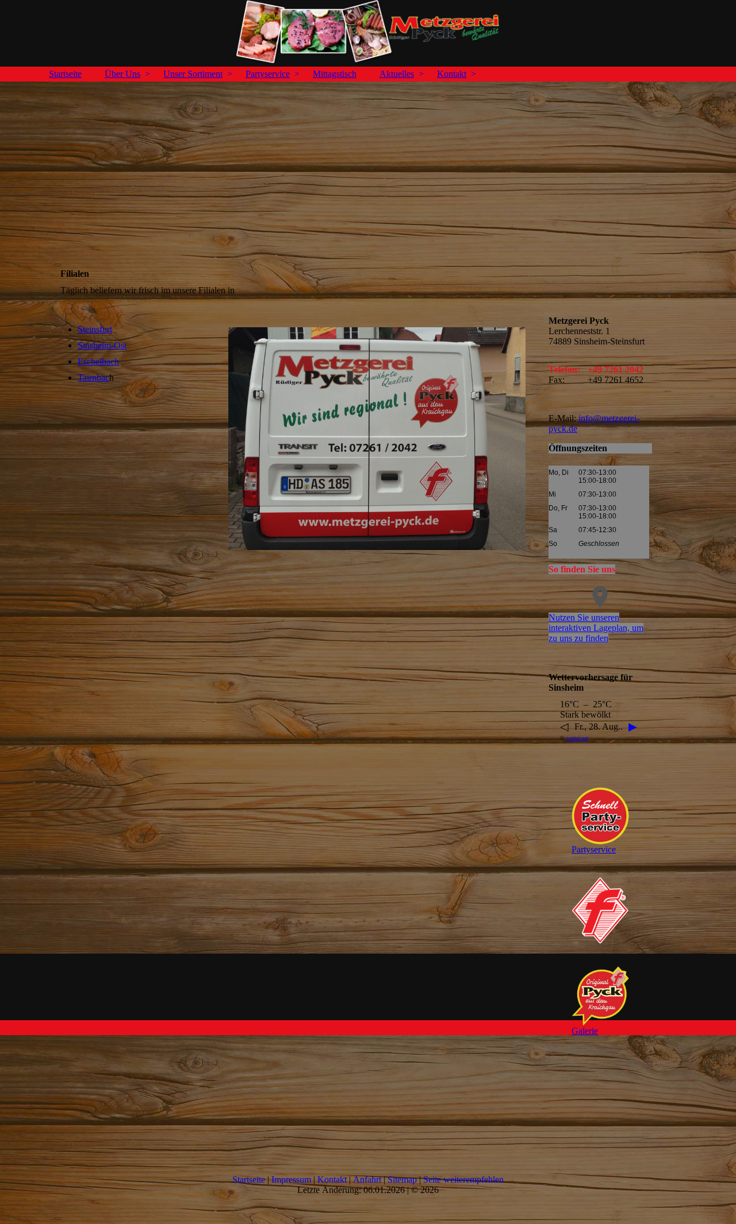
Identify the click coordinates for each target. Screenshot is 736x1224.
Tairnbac (93, 377)
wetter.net (577, 738)
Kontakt (451, 74)
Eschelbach (98, 361)
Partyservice (268, 74)
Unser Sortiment (193, 74)
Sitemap (402, 1179)
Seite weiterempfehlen (463, 1179)
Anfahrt (367, 1179)
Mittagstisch (334, 74)
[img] (368, 31)
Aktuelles (396, 74)
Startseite (65, 74)
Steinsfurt (95, 329)
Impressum (291, 1179)
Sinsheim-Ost (102, 345)
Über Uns (122, 74)
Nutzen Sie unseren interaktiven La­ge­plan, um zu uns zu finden (596, 628)
